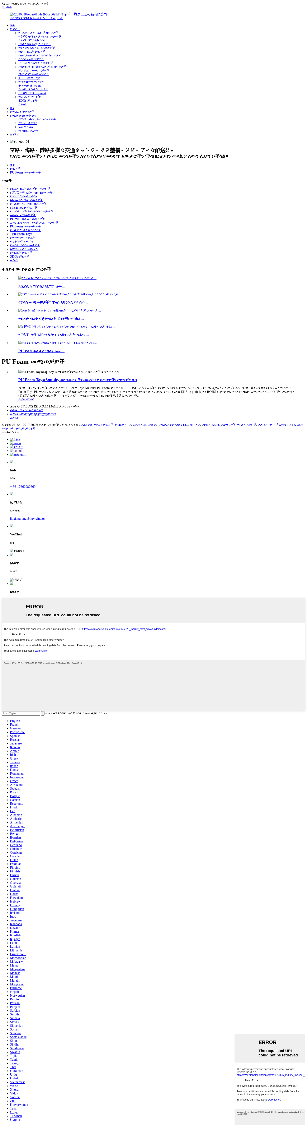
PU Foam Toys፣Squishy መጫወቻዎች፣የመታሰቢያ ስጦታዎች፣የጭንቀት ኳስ (77, 380)
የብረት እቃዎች (246, 425)
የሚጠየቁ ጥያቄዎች (22, 112)
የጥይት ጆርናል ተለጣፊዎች (219, 425)
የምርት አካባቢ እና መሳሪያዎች (37, 119)
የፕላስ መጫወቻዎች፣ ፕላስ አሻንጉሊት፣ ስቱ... (53, 302)
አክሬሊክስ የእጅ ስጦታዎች (34, 44)
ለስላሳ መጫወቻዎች (31, 59)
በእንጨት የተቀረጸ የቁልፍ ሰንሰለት (179, 425)
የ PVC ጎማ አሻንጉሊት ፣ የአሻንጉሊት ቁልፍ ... (53, 334)
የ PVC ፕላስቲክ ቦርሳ (31, 40)
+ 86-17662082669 (23, 486)
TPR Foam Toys (29, 78)
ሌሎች (22, 104)
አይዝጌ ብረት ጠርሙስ (32, 93)
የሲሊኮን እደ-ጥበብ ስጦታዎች (36, 48)
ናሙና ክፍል (25, 127)
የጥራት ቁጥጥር (27, 123)
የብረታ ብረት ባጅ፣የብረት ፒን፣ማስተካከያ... (51, 318)
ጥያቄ (21, 399)
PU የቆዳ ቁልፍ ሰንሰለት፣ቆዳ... (41, 351)
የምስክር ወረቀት (28, 130)
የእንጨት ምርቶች (29, 96)
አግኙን (14, 134)
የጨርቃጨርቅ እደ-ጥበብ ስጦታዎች (39, 55)
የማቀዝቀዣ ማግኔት (31, 81)
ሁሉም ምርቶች (26, 428)
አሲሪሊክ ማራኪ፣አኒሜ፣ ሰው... (41, 286)
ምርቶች (15, 29)
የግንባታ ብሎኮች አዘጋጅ (272, 425)
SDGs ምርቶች (28, 100)
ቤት (12, 25)
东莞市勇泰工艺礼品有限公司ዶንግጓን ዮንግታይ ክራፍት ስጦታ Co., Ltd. (58, 16)
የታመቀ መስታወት (144, 425)
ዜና (12, 108)
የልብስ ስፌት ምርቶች (31, 51)
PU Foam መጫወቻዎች (33, 70)
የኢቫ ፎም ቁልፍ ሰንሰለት (33, 74)
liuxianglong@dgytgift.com (28, 518)
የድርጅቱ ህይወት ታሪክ (24, 115)
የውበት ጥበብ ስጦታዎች (33, 89)
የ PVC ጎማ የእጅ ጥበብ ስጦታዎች (39, 36)
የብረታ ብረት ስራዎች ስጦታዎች (38, 32)
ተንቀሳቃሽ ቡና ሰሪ (30, 85)
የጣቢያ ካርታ (123, 425)
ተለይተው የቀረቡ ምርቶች (97, 425)
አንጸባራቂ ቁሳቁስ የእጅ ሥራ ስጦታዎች (42, 66)
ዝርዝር (29, 399)
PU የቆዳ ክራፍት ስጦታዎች (35, 63)
